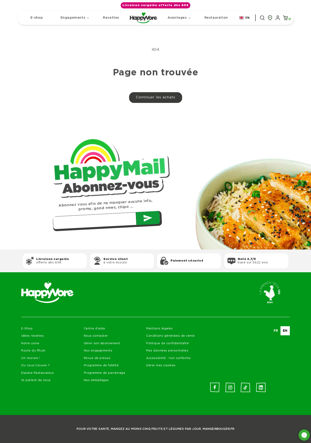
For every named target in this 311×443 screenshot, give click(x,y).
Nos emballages (96, 380)
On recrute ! (30, 358)
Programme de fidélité (101, 365)
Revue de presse (97, 358)
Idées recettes (32, 335)
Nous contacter (96, 335)
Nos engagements (98, 350)
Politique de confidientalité (167, 343)
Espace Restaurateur (37, 373)
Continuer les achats (155, 97)
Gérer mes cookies (161, 365)
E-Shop (27, 328)
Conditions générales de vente (170, 335)
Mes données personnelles (167, 350)
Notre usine (30, 343)
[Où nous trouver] (270, 18)
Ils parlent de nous (36, 380)
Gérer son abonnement (102, 343)
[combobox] (244, 18)
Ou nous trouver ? (35, 365)
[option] (275, 330)
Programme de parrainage (104, 373)
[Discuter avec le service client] (304, 435)
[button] (73, 18)
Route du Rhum (33, 350)
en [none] (285, 330)
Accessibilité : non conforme (168, 358)
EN (247, 17)
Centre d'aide (94, 328)
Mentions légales (159, 328)
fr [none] (276, 330)
